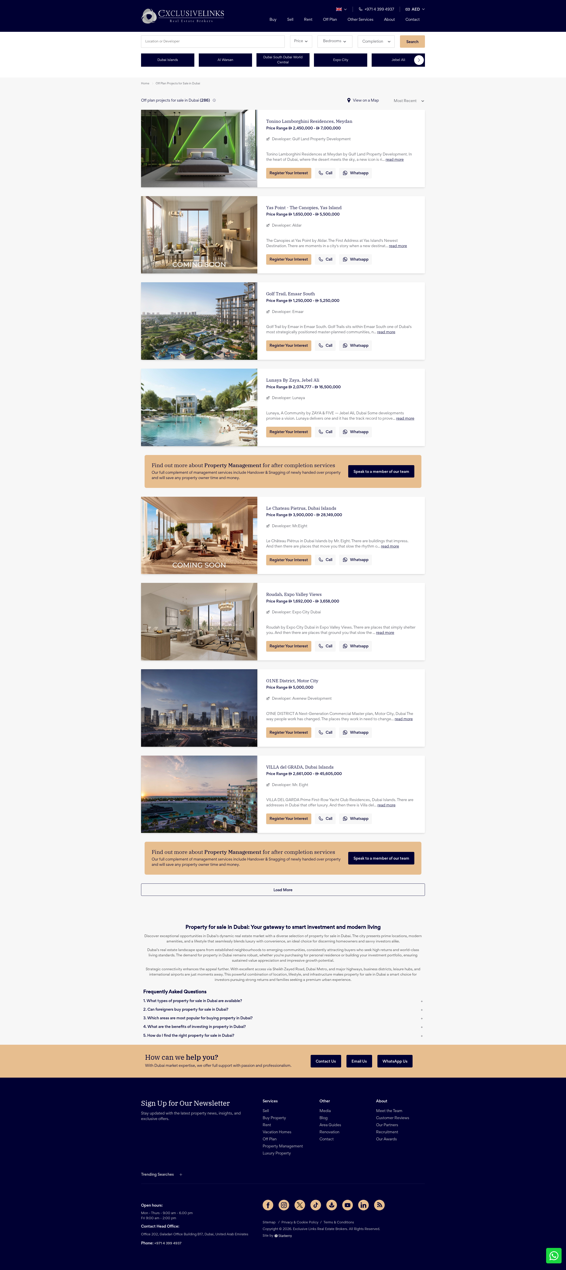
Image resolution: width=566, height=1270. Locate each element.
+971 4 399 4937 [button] (379, 9)
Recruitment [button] (387, 1132)
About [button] (389, 20)
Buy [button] (273, 20)
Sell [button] (290, 20)
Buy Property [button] (274, 1118)
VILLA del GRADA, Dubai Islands (300, 767)
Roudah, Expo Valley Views (294, 594)
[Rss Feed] (379, 1205)
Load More (283, 890)
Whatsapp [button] (359, 173)
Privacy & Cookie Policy (299, 1222)
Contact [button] (412, 20)
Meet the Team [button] (389, 1111)
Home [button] (145, 83)
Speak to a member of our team (381, 472)
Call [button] (329, 173)
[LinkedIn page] (363, 1205)
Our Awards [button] (386, 1139)
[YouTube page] (347, 1205)
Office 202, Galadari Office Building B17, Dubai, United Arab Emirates (194, 1234)
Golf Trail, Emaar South (290, 294)
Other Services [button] (360, 20)
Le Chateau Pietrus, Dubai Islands (301, 508)
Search (412, 42)
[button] (182, 16)
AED (416, 9)
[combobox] (214, 41)
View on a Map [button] (366, 100)
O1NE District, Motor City (292, 681)
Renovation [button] (329, 1132)
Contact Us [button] (326, 1061)
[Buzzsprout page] (331, 1205)
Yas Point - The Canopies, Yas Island (304, 207)
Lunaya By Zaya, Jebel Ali (292, 380)
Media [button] (325, 1111)
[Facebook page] (268, 1205)
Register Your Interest (289, 173)
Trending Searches (157, 1175)
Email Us (359, 1061)
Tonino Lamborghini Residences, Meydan (309, 121)
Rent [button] (308, 20)
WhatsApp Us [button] (394, 1061)
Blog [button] (323, 1118)
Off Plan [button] (330, 20)
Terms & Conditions (338, 1222)
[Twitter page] (299, 1205)
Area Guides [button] (330, 1125)
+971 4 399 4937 (168, 1243)
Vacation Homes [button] (277, 1132)
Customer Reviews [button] (392, 1118)
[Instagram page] (284, 1205)
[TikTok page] (315, 1205)
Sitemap (269, 1222)
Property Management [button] (283, 1146)
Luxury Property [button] (277, 1153)
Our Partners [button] (387, 1125)
